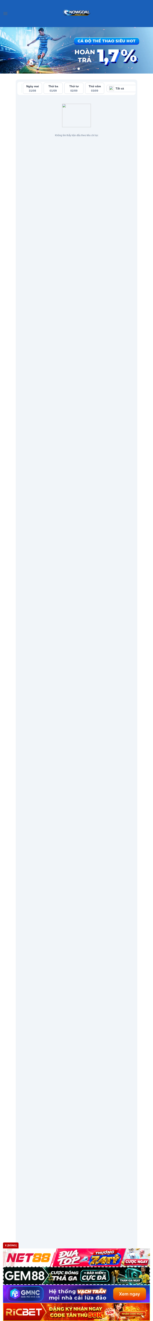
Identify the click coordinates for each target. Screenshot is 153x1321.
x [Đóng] (11, 1245)
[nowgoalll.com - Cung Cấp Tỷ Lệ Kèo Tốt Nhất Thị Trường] (77, 13)
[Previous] (8, 50)
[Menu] (5, 13)
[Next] (144, 50)
